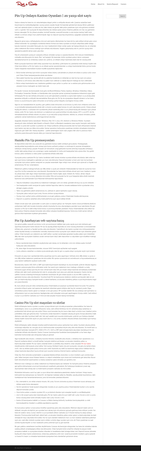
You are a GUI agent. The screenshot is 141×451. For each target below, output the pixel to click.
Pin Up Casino (86, 344)
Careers (123, 4)
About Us (101, 4)
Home (93, 4)
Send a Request (112, 4)
